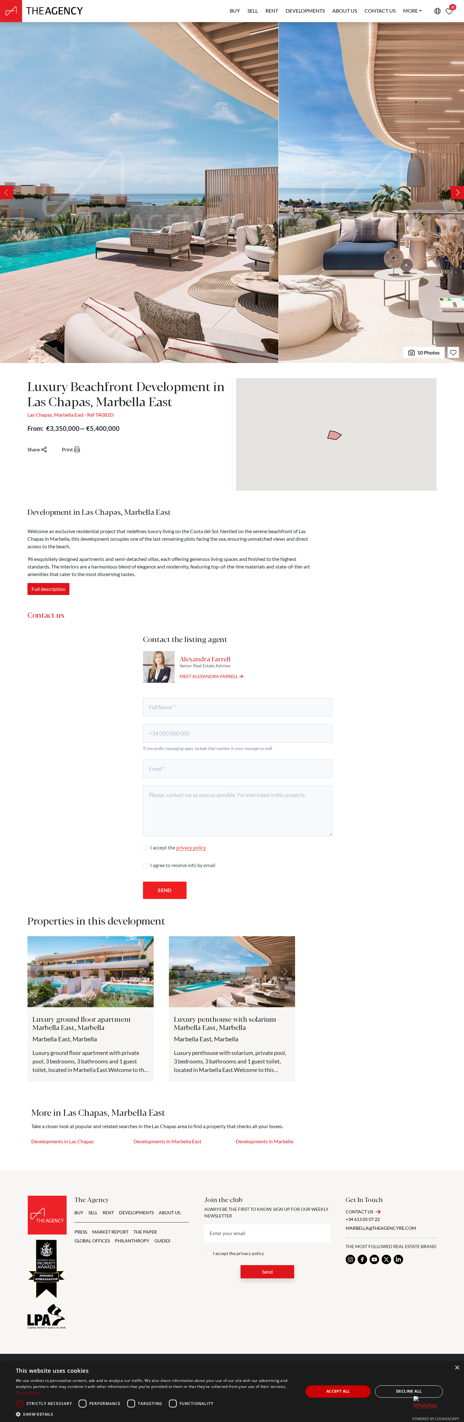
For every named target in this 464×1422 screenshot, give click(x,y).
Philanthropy (132, 1240)
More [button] (410, 11)
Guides (162, 1240)
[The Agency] (47, 1215)
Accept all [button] (338, 1391)
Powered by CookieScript (435, 1418)
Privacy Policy (28, 1392)
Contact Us (359, 1211)
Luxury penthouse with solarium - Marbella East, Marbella (227, 1023)
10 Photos (428, 352)
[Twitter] (386, 1259)
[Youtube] (374, 1259)
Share (33, 449)
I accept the (178, 847)
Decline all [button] (409, 1391)
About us (344, 11)
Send (164, 890)
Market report (110, 1232)
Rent (271, 11)
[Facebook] (362, 1259)
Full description (48, 589)
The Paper (145, 1232)
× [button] (457, 1367)
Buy (235, 11)
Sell (252, 11)
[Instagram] (350, 1259)
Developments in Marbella (264, 1141)
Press (80, 1232)
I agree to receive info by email (182, 865)
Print (67, 449)
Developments (305, 11)
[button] (155, 1414)
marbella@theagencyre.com (381, 1228)
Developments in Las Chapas (62, 1141)
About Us (169, 1212)
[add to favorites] (453, 352)
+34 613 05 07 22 (363, 1219)
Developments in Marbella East (167, 1141)
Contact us (380, 11)
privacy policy (191, 847)
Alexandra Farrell (205, 658)
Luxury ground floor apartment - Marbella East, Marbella (84, 1023)
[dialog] (232, 1391)
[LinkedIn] (398, 1259)
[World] (437, 11)
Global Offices (92, 1240)
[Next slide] (457, 192)
